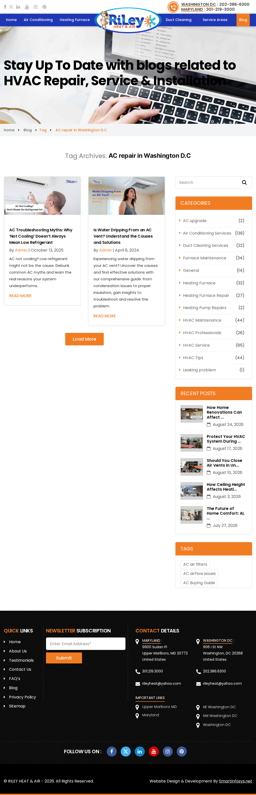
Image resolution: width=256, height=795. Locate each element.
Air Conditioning (38, 19)
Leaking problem (199, 370)
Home (11, 19)
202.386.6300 (214, 671)
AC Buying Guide (199, 583)
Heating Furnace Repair (206, 295)
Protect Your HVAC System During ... (226, 439)
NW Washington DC (220, 715)
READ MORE (20, 296)
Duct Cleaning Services (205, 245)
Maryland (150, 714)
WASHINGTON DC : (199, 4)
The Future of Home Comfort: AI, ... (225, 513)
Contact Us (20, 669)
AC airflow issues (199, 573)
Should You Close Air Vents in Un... (224, 463)
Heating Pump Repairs (204, 308)
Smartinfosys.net (235, 781)
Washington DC (217, 724)
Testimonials (21, 660)
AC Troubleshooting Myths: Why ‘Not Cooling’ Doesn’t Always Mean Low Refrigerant (40, 236)
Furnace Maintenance (204, 258)
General (191, 270)
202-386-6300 (234, 4)
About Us (18, 651)
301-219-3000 (220, 9)
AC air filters (195, 564)
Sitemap (17, 706)
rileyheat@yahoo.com (161, 683)
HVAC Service (196, 345)
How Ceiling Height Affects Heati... (226, 487)
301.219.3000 (152, 671)
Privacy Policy (22, 697)
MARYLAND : (193, 9)
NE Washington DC (219, 706)
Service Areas (215, 19)
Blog (243, 19)
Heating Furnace (75, 19)
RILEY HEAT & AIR (24, 781)
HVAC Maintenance (202, 320)
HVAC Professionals (202, 333)
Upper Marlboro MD (159, 706)
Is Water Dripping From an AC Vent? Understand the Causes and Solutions (123, 236)
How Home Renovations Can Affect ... (224, 412)
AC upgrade (194, 221)
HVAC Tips (193, 358)
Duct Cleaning (179, 19)
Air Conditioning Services (207, 233)
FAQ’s (14, 678)
